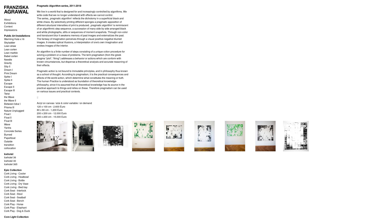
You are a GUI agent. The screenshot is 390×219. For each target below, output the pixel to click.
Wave (7, 124)
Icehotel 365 (10, 164)
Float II (7, 117)
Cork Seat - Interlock (15, 190)
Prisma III (9, 107)
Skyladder (9, 42)
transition (9, 144)
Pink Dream (10, 73)
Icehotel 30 (10, 161)
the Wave (9, 97)
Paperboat (9, 138)
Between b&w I (12, 104)
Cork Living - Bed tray (15, 187)
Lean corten (10, 49)
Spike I (8, 76)
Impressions (10, 30)
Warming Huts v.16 (14, 39)
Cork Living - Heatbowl (16, 177)
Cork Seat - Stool (13, 194)
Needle (8, 59)
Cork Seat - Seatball (15, 197)
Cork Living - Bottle (14, 180)
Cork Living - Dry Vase (16, 183)
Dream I (8, 69)
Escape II (9, 87)
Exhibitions (10, 23)
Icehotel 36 (10, 157)
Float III (8, 121)
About (7, 19)
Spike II (8, 80)
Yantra (7, 127)
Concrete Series (13, 131)
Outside (8, 141)
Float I (7, 114)
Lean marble (11, 52)
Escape (8, 83)
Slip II (7, 66)
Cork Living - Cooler (15, 173)
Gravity (8, 63)
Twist (7, 93)
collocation (10, 148)
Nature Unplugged (14, 110)
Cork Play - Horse (13, 204)
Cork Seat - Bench (14, 200)
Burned (8, 134)
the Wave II (10, 100)
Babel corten (11, 56)
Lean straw (10, 46)
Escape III (9, 90)
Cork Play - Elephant (15, 207)
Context (8, 26)
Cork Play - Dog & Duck (17, 211)
